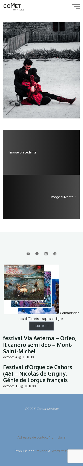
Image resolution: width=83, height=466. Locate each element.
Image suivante (62, 197)
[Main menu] (76, 6)
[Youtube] (28, 254)
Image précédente (23, 152)
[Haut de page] (65, 448)
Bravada (40, 451)
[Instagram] (46, 254)
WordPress (59, 451)
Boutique (41, 326)
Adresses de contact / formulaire (41, 437)
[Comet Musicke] (14, 7)
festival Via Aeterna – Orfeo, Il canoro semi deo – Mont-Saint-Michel (39, 345)
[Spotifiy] (55, 254)
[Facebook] (37, 254)
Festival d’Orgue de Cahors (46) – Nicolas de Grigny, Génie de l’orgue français (37, 374)
